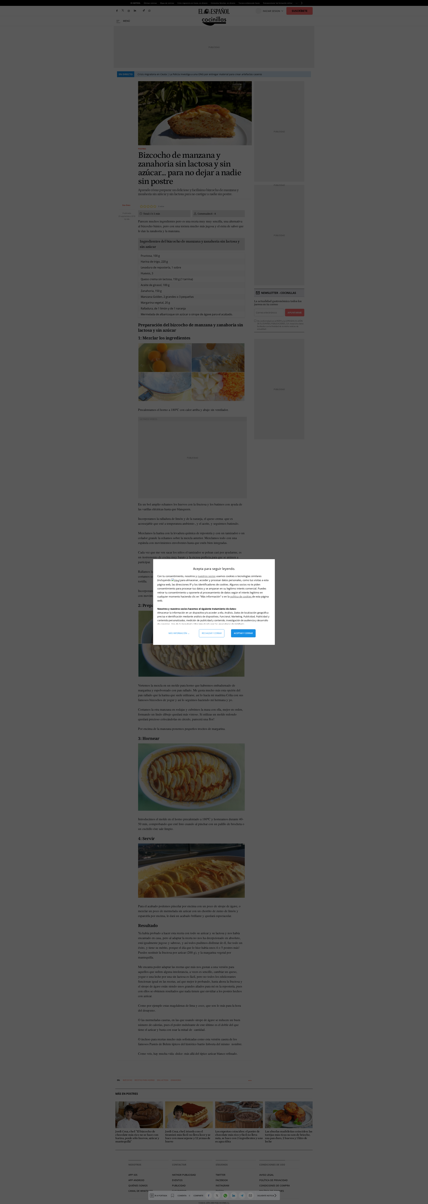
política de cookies (241, 596)
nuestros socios (207, 576)
